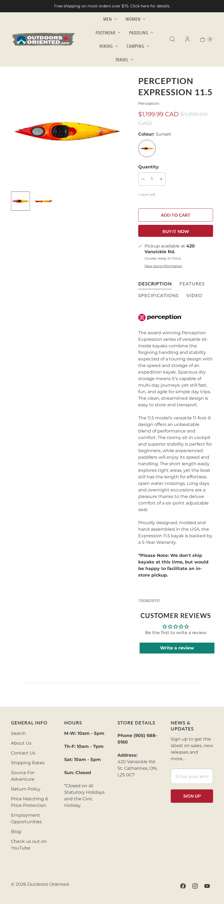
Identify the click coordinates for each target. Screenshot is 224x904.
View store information (163, 266)
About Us (21, 743)
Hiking (106, 46)
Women (133, 19)
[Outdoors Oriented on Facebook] (183, 886)
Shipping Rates (28, 762)
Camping (135, 46)
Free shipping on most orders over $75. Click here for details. (112, 6)
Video (194, 295)
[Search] (172, 39)
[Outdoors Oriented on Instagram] (195, 886)
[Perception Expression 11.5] (67, 131)
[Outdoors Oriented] (43, 39)
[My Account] (187, 39)
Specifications (158, 295)
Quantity (148, 166)
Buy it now (176, 231)
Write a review (177, 648)
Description (155, 284)
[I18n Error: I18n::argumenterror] (20, 201)
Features (192, 284)
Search (18, 733)
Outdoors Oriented (48, 884)
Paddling (138, 32)
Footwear (106, 32)
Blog (16, 831)
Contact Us (23, 753)
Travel (121, 59)
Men (107, 19)
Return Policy (25, 789)
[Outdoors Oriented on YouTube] (207, 886)
